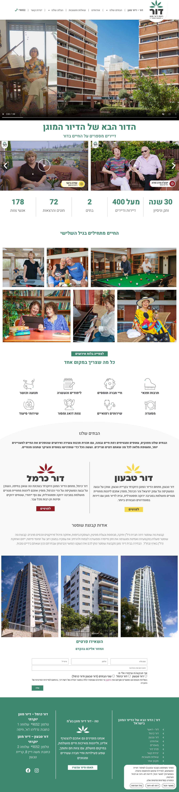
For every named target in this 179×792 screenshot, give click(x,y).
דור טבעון (138, 676)
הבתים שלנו (116, 10)
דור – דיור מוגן (135, 10)
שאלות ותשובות (77, 10)
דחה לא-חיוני (153, 785)
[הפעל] (135, 166)
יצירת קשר (36, 10)
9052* (35, 724)
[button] (174, 166)
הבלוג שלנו (57, 10)
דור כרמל (121, 676)
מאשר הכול (168, 785)
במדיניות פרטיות (158, 780)
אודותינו (95, 10)
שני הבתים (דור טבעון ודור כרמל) (92, 676)
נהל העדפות (136, 785)
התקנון (109, 680)
